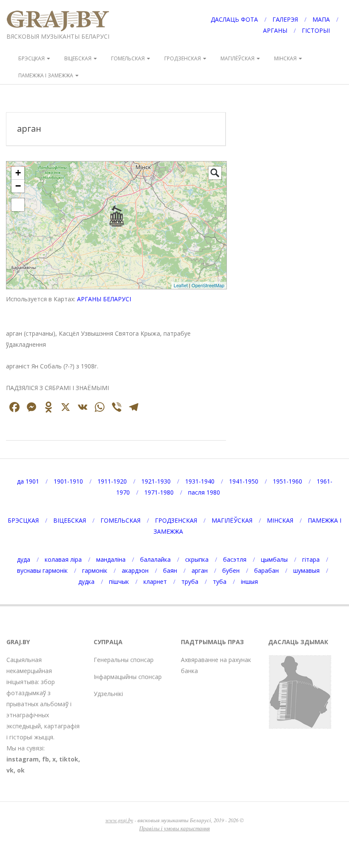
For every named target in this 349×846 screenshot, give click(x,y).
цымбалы (274, 559)
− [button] (18, 186)
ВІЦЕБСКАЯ (78, 58)
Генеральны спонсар (124, 660)
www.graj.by (119, 819)
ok (21, 770)
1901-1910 (68, 481)
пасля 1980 (204, 492)
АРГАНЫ (275, 30)
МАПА (321, 19)
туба (219, 581)
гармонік (94, 570)
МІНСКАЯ (285, 58)
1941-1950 (243, 481)
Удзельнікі (108, 694)
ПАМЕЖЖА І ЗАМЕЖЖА (45, 75)
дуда (23, 559)
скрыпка (197, 559)
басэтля (234, 559)
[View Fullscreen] (17, 204)
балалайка (155, 559)
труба (189, 581)
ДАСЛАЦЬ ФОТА (234, 19)
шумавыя (306, 570)
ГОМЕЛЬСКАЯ (128, 58)
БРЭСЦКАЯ (31, 58)
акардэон (135, 570)
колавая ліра (63, 559)
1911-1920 (112, 481)
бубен (231, 570)
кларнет (155, 581)
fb (45, 759)
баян (170, 570)
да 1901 (28, 481)
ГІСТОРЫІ (316, 30)
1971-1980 (159, 492)
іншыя (249, 581)
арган (200, 570)
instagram (22, 759)
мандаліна (111, 559)
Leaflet (181, 285)
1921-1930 (156, 481)
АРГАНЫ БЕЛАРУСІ (104, 299)
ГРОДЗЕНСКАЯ (182, 58)
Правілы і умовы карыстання (174, 828)
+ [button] (18, 172)
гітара (311, 559)
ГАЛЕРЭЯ (285, 19)
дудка (86, 581)
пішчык (119, 581)
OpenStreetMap (208, 285)
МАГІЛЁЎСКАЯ (237, 58)
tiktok (68, 759)
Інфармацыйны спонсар (128, 677)
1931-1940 (200, 481)
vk (10, 770)
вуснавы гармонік (42, 570)
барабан (266, 570)
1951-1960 (287, 481)
